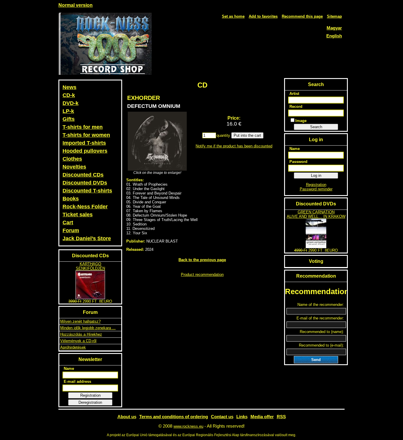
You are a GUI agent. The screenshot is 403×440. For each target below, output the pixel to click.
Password (298, 161)
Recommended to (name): (322, 331)
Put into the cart (247, 135)
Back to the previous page (202, 260)
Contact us (222, 416)
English (334, 35)
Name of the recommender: (320, 304)
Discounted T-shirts (87, 191)
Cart (68, 222)
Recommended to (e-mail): (321, 345)
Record (295, 106)
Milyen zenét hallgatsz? (80, 321)
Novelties (74, 167)
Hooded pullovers (85, 151)
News (69, 87)
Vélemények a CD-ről (78, 341)
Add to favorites (263, 16)
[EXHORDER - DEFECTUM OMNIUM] (157, 141)
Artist (294, 93)
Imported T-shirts (84, 143)
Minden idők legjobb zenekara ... (88, 328)
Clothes (72, 159)
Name (69, 368)
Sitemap (334, 16)
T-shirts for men (83, 127)
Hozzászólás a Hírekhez (81, 334)
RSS (281, 416)
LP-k (68, 111)
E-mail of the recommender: (320, 318)
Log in (316, 175)
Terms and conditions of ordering (173, 416)
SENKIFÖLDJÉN (90, 268)
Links (242, 416)
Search (316, 127)
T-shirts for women (86, 135)
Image (301, 120)
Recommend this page (302, 16)
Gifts (69, 119)
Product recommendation (202, 274)
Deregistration (90, 402)
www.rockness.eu (188, 426)
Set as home (233, 16)
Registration (90, 395)
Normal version (75, 5)
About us (126, 416)
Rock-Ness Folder (85, 207)
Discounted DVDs (85, 183)
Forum (71, 230)
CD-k (69, 95)
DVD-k (70, 103)
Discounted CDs (83, 175)
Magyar (334, 27)
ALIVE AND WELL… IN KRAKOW (316, 216)
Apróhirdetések (73, 347)
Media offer (262, 416)
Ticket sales (78, 214)
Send (316, 359)
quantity (223, 135)
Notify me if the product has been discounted (234, 146)
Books (71, 199)
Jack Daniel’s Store (87, 238)
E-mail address (77, 381)
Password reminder (316, 189)
